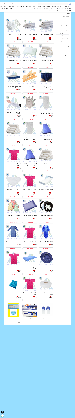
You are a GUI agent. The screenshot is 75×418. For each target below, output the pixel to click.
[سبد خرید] (4, 4)
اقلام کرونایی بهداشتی (65, 25)
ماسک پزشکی (66, 27)
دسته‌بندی (67, 22)
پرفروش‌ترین (39, 15)
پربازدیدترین (44, 15)
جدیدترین (34, 15)
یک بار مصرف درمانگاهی (65, 43)
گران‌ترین (26, 15)
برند (68, 46)
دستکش (67, 30)
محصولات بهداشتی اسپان (64, 33)
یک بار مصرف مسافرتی (65, 35)
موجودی (67, 52)
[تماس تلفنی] (2, 412)
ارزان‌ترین (30, 15)
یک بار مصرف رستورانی (65, 38)
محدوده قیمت (66, 55)
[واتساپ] (2, 415)
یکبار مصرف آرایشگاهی (65, 41)
